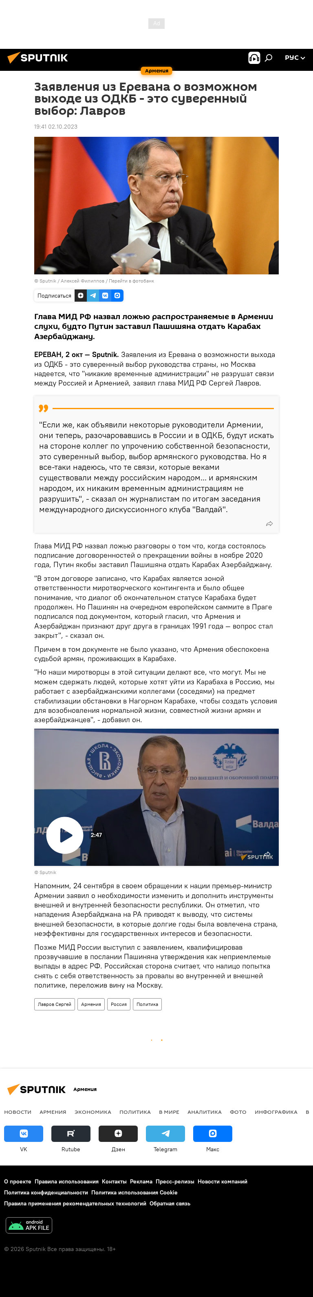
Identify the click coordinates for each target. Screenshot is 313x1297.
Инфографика (276, 1111)
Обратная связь (170, 1203)
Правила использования (67, 1181)
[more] (269, 523)
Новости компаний (222, 1181)
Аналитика (204, 1111)
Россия (119, 1004)
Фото (238, 1111)
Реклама (141, 1181)
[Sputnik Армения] (40, 64)
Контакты (114, 1181)
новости (17, 1111)
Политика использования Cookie (134, 1192)
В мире (169, 1111)
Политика (147, 1004)
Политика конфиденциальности (46, 1192)
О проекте (17, 1181)
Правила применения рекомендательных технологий (75, 1203)
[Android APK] (29, 1226)
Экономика (93, 1111)
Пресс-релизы (175, 1181)
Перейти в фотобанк (131, 281)
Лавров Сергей (54, 1004)
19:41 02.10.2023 (55, 126)
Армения (91, 1004)
